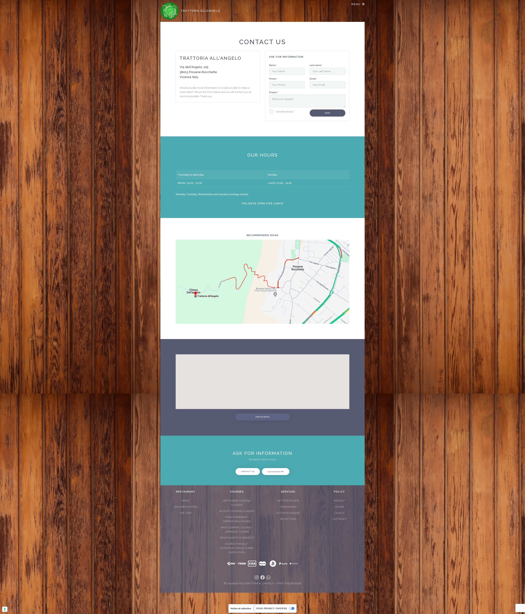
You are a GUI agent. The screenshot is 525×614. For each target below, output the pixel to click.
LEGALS (339, 512)
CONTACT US (248, 472)
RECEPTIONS (288, 518)
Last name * (316, 65)
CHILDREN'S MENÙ (186, 506)
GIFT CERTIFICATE (288, 500)
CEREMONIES (288, 506)
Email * (313, 78)
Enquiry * (273, 92)
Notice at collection (241, 608)
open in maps (262, 417)
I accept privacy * (285, 111)
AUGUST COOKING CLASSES (237, 510)
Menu (355, 4)
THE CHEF (185, 512)
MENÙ (186, 500)
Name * (273, 65)
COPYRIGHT (339, 518)
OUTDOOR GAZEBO (288, 512)
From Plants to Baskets (237, 537)
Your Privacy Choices (271, 608)
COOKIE (339, 506)
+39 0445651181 (275, 472)
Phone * (273, 78)
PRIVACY (339, 500)
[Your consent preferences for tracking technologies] (4, 609)
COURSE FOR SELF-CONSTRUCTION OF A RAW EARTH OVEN (236, 548)
